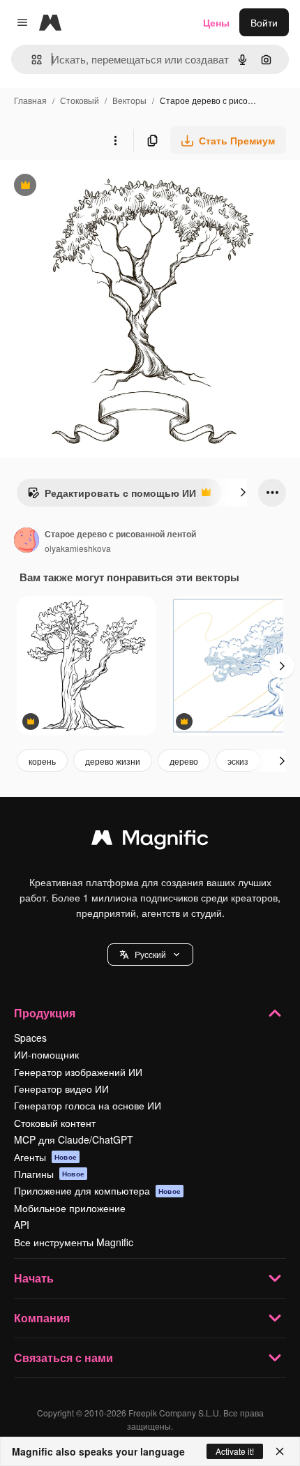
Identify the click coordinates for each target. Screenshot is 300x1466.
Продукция (44, 1013)
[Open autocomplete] (31, 59)
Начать (34, 1278)
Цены (216, 22)
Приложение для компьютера (97, 1190)
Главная (30, 100)
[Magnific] (150, 840)
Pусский (150, 954)
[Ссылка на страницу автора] (26, 541)
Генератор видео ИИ (61, 1088)
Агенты (45, 1157)
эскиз (237, 761)
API (21, 1225)
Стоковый (79, 100)
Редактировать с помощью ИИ (111, 496)
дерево (184, 761)
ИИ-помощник (46, 1054)
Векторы (129, 100)
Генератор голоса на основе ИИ (87, 1105)
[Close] (279, 1451)
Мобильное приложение (70, 1208)
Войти (264, 22)
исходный (93, 186)
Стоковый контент (55, 1123)
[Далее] (242, 493)
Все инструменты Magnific (73, 1242)
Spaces (30, 1038)
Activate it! (235, 1451)
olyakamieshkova (78, 548)
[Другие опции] (115, 140)
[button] (150, 954)
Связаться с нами (63, 1357)
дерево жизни (112, 761)
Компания (42, 1318)
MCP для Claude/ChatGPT (73, 1139)
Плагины (49, 1174)
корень (42, 761)
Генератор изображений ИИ (78, 1072)
